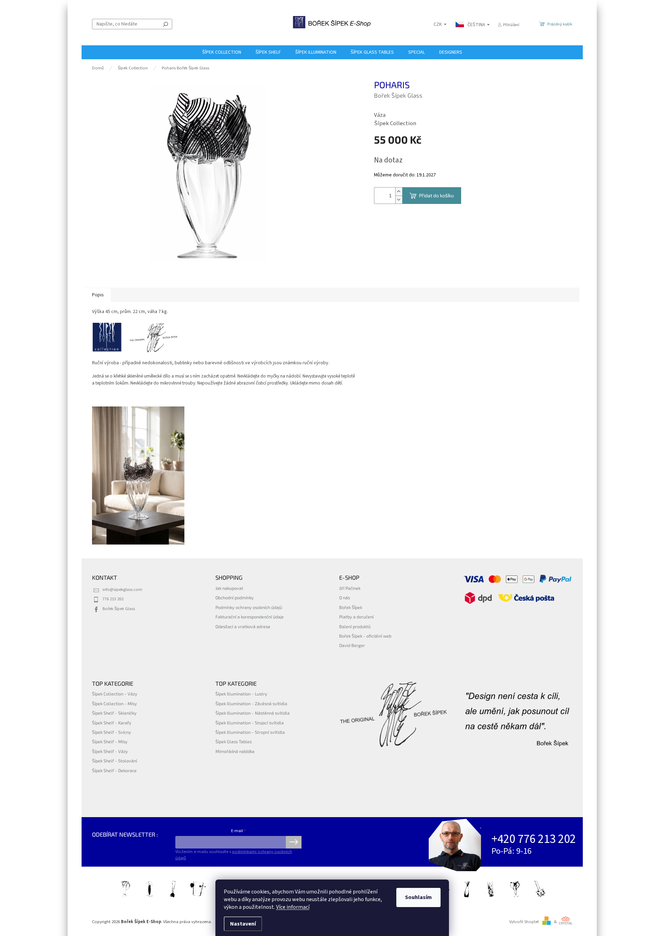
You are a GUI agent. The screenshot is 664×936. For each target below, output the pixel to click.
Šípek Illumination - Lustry (241, 694)
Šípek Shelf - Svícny (111, 732)
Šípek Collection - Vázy (114, 694)
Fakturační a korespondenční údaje (249, 616)
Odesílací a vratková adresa (242, 626)
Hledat (165, 24)
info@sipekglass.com (122, 589)
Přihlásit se (294, 842)
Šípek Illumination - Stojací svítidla (249, 722)
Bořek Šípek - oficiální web (365, 636)
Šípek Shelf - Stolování (114, 760)
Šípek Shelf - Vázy (110, 751)
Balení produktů (355, 626)
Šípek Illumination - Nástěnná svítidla (252, 713)
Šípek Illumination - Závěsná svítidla (251, 703)
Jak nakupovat (229, 588)
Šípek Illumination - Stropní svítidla (250, 732)
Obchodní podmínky (234, 597)
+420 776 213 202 (533, 839)
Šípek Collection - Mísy (114, 703)
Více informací (293, 907)
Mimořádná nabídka (234, 751)
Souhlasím (418, 897)
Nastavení (243, 924)
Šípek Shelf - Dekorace (114, 770)
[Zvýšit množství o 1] (398, 192)
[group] (138, 475)
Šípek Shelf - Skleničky (114, 713)
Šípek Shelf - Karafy (111, 722)
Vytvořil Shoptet (524, 922)
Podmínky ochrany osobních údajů (248, 607)
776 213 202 (112, 599)
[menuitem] (221, 52)
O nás (344, 597)
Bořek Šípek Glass (118, 609)
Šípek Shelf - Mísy (110, 741)
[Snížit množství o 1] (398, 200)
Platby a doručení (356, 616)
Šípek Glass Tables (233, 741)
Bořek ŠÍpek (350, 607)
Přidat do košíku (436, 195)
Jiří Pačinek (349, 588)
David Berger (352, 645)
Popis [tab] (98, 294)
